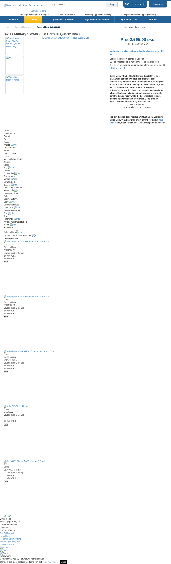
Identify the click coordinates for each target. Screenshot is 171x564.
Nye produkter (129, 19)
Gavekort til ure (7, 545)
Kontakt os (158, 4)
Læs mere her (49, 562)
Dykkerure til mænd (63, 19)
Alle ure (152, 19)
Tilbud (33, 19)
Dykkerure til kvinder (97, 19)
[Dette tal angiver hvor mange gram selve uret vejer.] (11, 168)
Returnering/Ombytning (10, 539)
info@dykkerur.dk (117, 68)
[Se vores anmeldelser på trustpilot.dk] (39, 11)
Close (63, 562)
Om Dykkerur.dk (7, 533)
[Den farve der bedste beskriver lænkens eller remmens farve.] (11, 213)
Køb (6, 262)
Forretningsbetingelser (10, 542)
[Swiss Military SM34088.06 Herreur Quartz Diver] (65, 38)
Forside (13, 19)
